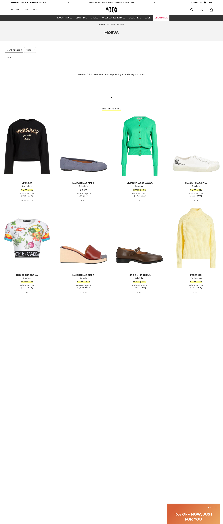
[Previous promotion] (69, 2)
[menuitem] (14, 9)
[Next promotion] (154, 2)
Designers (135, 17)
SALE (147, 17)
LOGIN (208, 3)
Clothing (81, 17)
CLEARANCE (161, 17)
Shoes (94, 17)
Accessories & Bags (113, 17)
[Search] (192, 10)
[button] (111, 97)
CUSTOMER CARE (38, 2)
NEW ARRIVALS (64, 17)
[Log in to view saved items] (202, 10)
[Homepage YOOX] (111, 10)
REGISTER (197, 2)
